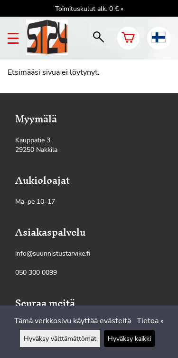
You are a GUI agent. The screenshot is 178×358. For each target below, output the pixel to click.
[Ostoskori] (128, 38)
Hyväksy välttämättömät (60, 338)
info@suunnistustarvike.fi (52, 253)
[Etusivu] (50, 53)
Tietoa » (150, 321)
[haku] (98, 38)
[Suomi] (158, 38)
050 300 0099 (36, 272)
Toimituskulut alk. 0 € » (89, 8)
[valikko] (13, 38)
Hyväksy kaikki (129, 338)
